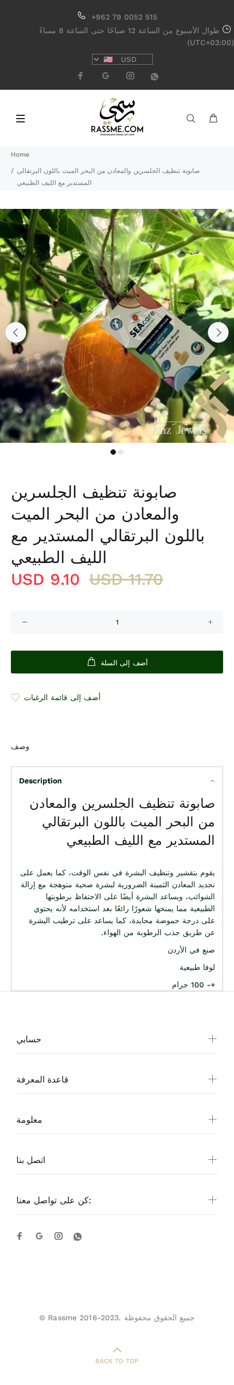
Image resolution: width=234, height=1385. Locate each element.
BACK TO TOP (117, 1361)
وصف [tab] (20, 746)
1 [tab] (113, 452)
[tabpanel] (117, 326)
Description (40, 780)
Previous (15, 332)
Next (218, 332)
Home (20, 154)
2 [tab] (121, 452)
